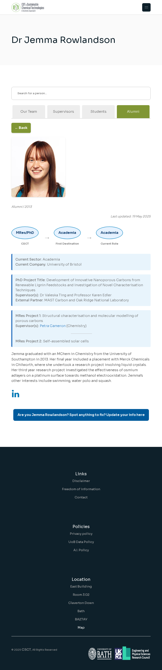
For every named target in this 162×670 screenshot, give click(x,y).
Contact (81, 497)
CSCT (26, 649)
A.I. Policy (81, 550)
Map (81, 627)
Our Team (28, 111)
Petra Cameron (53, 326)
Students (98, 111)
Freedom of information (81, 489)
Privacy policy (81, 534)
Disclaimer (81, 481)
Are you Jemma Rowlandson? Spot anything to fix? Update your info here (81, 415)
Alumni (133, 111)
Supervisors (63, 111)
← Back (21, 128)
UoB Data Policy (81, 542)
